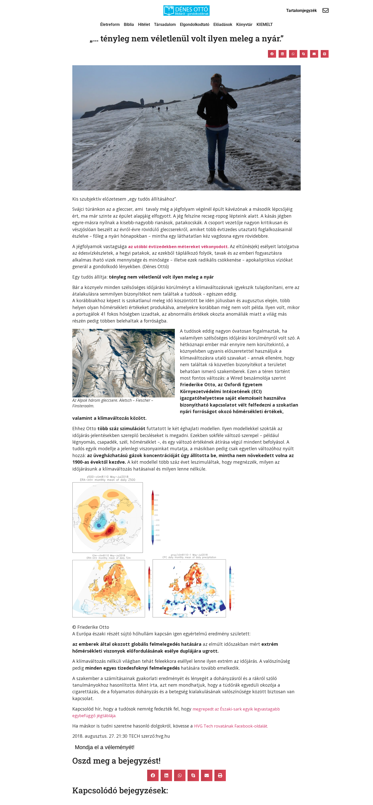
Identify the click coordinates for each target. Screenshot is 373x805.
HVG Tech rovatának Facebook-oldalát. (231, 726)
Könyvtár (244, 24)
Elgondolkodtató (194, 24)
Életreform (110, 24)
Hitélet (144, 24)
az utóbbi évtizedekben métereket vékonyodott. (178, 246)
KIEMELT (265, 24)
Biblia (129, 24)
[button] (272, 54)
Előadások (222, 24)
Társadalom (165, 24)
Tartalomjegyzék (301, 10)
